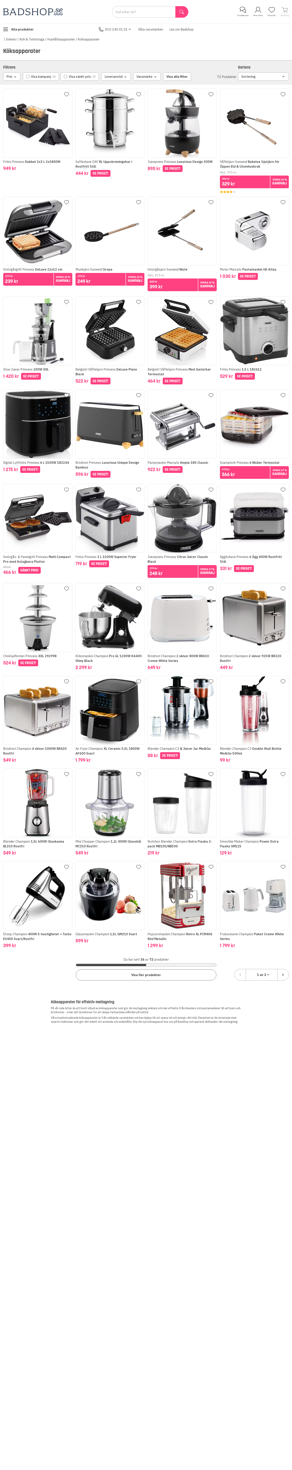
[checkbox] (41, 76)
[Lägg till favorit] (66, 94)
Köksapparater (89, 39)
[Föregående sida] (240, 974)
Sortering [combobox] (248, 77)
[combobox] (261, 974)
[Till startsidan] (33, 11)
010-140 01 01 (116, 29)
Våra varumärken (150, 29)
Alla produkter (22, 29)
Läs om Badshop (181, 29)
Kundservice (242, 15)
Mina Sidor (258, 15)
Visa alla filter (177, 77)
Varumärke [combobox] (144, 77)
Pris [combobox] (9, 77)
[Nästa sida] (283, 974)
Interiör (11, 39)
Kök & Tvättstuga (31, 39)
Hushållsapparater (61, 39)
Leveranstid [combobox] (114, 77)
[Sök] (181, 12)
